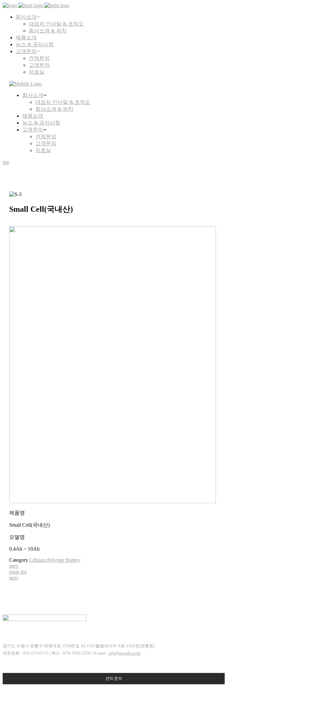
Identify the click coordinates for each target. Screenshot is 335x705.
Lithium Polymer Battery (55, 560)
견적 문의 (113, 678)
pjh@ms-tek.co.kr (124, 653)
